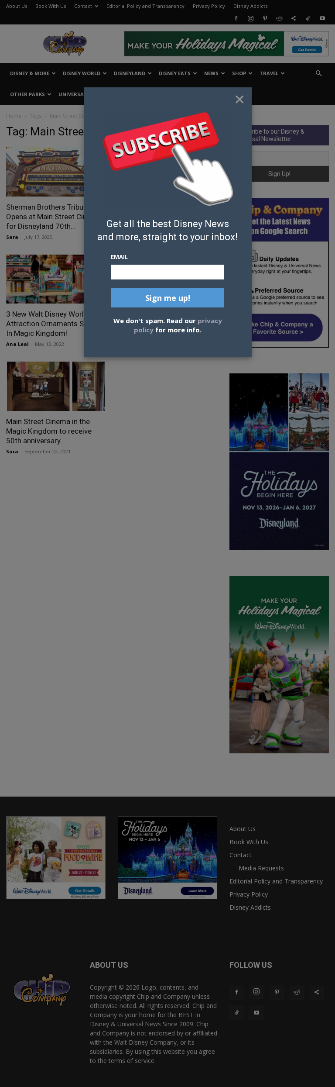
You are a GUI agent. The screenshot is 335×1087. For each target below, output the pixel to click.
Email (119, 257)
